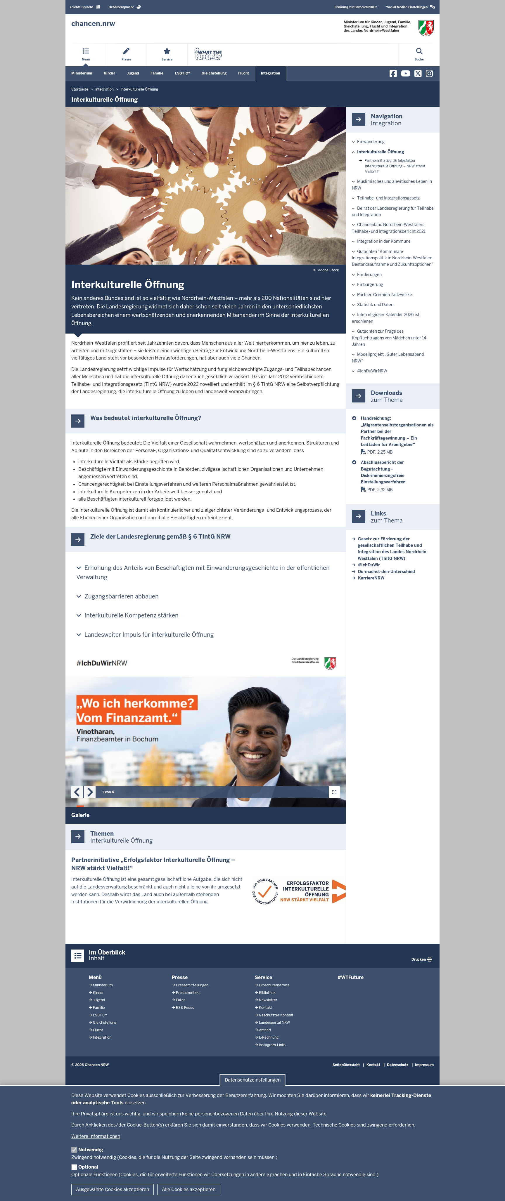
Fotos (180, 1000)
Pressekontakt (188, 992)
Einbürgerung (370, 284)
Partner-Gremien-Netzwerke (384, 294)
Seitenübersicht (346, 1065)
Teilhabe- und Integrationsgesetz (388, 198)
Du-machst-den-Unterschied (386, 571)
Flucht (243, 73)
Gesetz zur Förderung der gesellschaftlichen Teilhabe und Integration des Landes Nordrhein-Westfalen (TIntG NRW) (393, 548)
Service (263, 977)
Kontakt (265, 1007)
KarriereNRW (371, 578)
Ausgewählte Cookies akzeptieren (112, 1189)
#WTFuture (351, 977)
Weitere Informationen (95, 1136)
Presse (180, 977)
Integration (270, 73)
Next (90, 792)
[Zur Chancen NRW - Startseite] (389, 28)
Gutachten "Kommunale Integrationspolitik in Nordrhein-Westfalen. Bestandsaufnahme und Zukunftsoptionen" (392, 258)
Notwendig (90, 1150)
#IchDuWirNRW (372, 371)
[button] (410, 7)
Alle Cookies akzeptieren (188, 1189)
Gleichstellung (214, 73)
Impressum (424, 1065)
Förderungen (369, 274)
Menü (95, 977)
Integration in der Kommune (384, 241)
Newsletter (268, 1000)
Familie (157, 73)
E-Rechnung (269, 1037)
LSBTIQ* (182, 73)
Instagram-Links (272, 1045)
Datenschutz (397, 1065)
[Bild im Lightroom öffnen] (334, 792)
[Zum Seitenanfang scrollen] (493, 1190)
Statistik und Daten (375, 304)
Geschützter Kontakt (276, 1015)
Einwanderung (371, 141)
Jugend (133, 73)
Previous (77, 792)
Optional (88, 1167)
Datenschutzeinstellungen (253, 1080)
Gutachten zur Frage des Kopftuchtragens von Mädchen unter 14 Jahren (389, 338)
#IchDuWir (369, 564)
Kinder (109, 73)
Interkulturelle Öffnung (380, 152)
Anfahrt (265, 1030)
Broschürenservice (274, 985)
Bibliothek (267, 992)
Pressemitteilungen (192, 985)
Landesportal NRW (274, 1022)
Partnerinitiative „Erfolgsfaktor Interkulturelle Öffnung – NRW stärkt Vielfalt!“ (395, 166)
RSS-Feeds (185, 1007)
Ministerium (81, 73)
